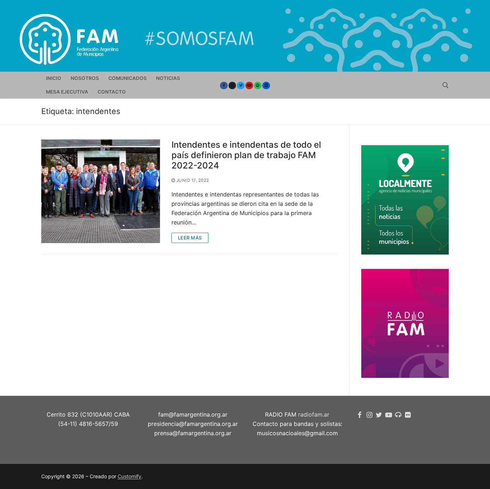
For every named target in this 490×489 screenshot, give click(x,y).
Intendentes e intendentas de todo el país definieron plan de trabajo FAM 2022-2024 (246, 155)
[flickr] (408, 415)
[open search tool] (445, 85)
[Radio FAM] (398, 415)
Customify (129, 476)
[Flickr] (266, 86)
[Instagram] (232, 86)
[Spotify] (258, 86)
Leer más (190, 238)
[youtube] (249, 86)
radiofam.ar (313, 414)
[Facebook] (224, 86)
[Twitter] (241, 86)
